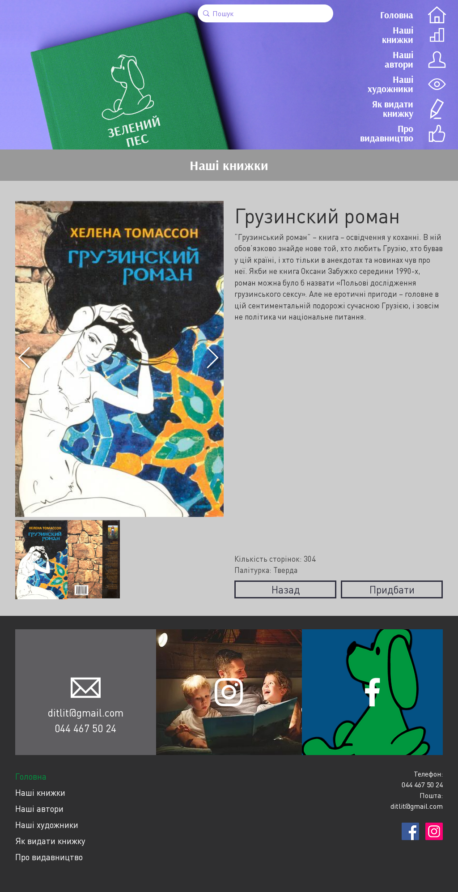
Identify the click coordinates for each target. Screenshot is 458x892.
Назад (285, 589)
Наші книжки (40, 792)
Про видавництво (49, 857)
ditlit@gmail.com (85, 712)
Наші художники (46, 824)
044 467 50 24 (85, 728)
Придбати (392, 589)
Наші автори (39, 808)
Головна (31, 776)
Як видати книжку (50, 841)
